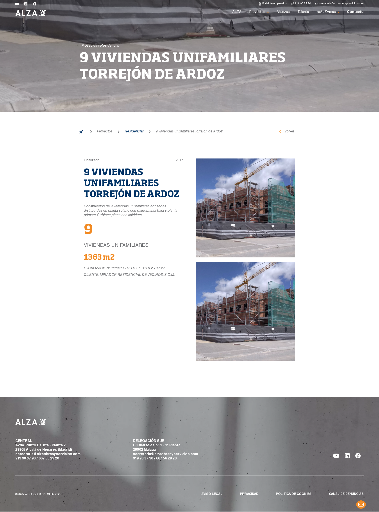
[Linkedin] (26, 4)
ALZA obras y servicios (44, 494)
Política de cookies (293, 494)
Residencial (134, 132)
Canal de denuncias (346, 494)
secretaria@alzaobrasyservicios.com (47, 454)
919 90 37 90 (25, 459)
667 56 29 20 (49, 459)
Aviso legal (211, 494)
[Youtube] (17, 4)
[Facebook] (34, 4)
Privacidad (249, 494)
